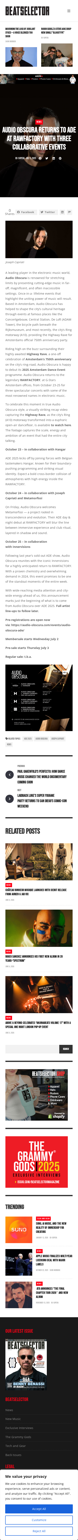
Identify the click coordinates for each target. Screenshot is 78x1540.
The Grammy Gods (18, 1437)
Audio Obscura (42, 738)
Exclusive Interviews (19, 1428)
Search (66, 1049)
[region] (39, 1505)
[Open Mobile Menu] (69, 11)
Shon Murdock (10, 41)
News (39, 122)
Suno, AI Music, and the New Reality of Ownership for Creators (51, 1228)
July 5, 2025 (31, 158)
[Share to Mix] (69, 212)
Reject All (39, 1531)
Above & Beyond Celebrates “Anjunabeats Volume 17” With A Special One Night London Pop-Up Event (38, 1025)
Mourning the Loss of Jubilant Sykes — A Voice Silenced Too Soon (20, 32)
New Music (13, 1419)
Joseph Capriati (57, 738)
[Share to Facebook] (40, 158)
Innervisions (21, 547)
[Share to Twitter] (46, 158)
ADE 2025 (28, 738)
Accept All (39, 1509)
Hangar (60, 449)
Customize (39, 1520)
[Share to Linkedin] (53, 158)
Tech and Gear (43, 1218)
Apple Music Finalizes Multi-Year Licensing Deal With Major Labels (54, 1260)
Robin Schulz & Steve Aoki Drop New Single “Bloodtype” (56, 30)
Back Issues (13, 1455)
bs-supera (44, 37)
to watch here (61, 425)
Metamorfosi (33, 498)
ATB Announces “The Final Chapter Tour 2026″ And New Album (52, 1293)
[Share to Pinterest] (60, 158)
